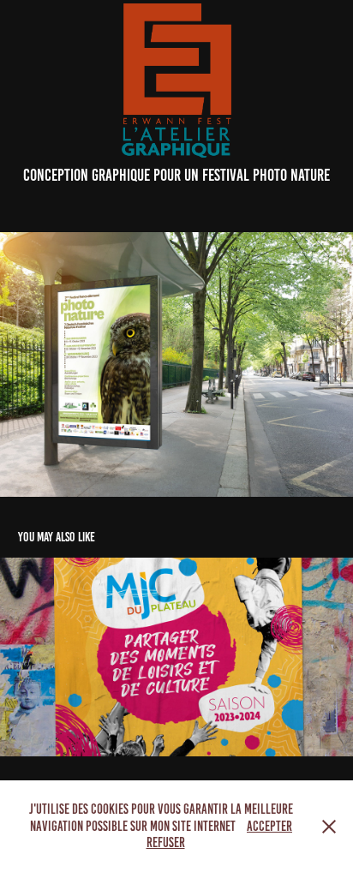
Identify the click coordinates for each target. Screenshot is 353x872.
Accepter (269, 826)
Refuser (166, 842)
